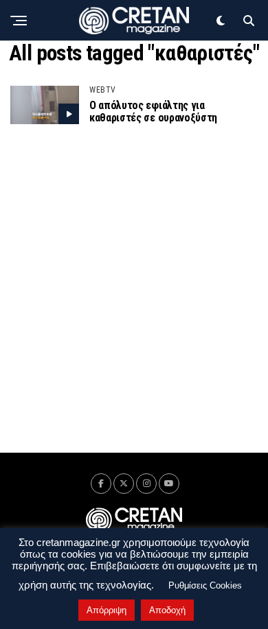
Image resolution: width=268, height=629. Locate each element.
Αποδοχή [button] (167, 610)
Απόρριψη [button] (106, 610)
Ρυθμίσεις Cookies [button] (205, 585)
